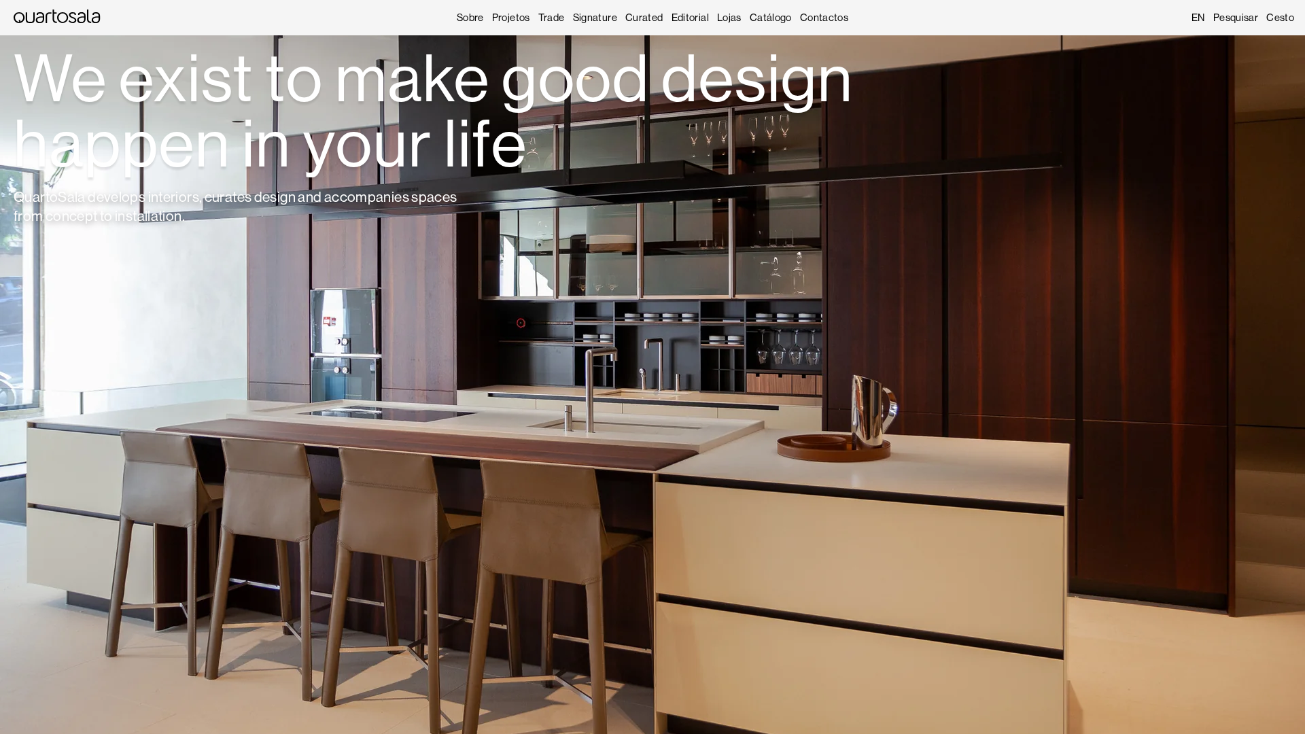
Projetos (511, 17)
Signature (595, 17)
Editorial (690, 17)
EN (1198, 17)
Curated (644, 17)
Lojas (729, 17)
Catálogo (771, 17)
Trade (551, 17)
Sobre (470, 17)
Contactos (824, 17)
